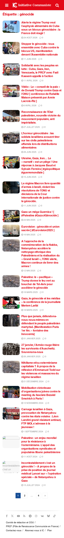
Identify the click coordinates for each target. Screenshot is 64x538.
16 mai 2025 (29, 234)
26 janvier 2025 (31, 356)
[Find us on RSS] (24, 516)
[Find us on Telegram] (30, 516)
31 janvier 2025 (31, 338)
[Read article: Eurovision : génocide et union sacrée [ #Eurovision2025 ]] (11, 231)
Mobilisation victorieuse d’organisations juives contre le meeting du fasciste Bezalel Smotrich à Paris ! (40, 393)
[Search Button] (57, 5)
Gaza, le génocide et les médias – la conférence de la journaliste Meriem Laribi (41, 301)
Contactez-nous (14, 530)
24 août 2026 (30, 37)
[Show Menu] (6, 5)
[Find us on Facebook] (7, 516)
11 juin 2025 (29, 205)
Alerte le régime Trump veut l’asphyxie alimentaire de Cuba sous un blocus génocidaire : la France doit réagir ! (40, 27)
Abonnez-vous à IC (34, 530)
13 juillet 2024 (31, 485)
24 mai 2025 (29, 219)
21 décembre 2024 (33, 381)
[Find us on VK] (42, 516)
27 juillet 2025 (31, 126)
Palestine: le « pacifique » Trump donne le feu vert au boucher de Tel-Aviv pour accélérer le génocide (38, 282)
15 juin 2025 (29, 176)
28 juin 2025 (29, 151)
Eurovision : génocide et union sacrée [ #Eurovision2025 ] (40, 228)
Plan (49, 530)
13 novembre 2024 (33, 402)
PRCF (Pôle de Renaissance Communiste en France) (32, 526)
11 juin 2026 (29, 58)
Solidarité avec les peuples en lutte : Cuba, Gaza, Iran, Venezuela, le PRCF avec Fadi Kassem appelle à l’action (39, 70)
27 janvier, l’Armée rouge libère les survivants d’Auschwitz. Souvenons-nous (40, 348)
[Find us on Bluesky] (48, 516)
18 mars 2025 (30, 292)
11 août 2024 (30, 456)
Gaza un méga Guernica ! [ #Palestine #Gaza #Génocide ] (39, 213)
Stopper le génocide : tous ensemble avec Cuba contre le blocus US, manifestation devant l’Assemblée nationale (40, 49)
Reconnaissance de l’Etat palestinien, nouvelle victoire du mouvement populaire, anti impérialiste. (41, 117)
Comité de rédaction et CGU (20, 522)
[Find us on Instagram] (36, 516)
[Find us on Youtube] (18, 516)
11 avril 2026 (30, 80)
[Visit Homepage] (32, 5)
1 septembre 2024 (33, 431)
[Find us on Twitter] (12, 516)
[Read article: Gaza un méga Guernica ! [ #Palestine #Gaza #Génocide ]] (11, 216)
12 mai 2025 (29, 270)
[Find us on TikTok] (54, 516)
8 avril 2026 (29, 105)
